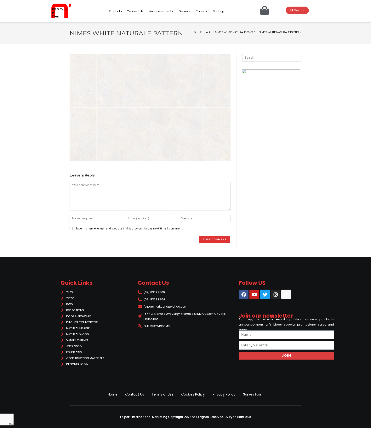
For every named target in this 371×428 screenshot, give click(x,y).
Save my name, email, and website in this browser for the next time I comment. (129, 228)
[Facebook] (243, 294)
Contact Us (134, 394)
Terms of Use (163, 394)
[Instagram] (275, 294)
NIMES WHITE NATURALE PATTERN (280, 32)
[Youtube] (254, 294)
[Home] (195, 32)
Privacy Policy (224, 394)
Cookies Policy (193, 394)
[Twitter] (265, 294)
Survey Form (253, 394)
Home (112, 394)
